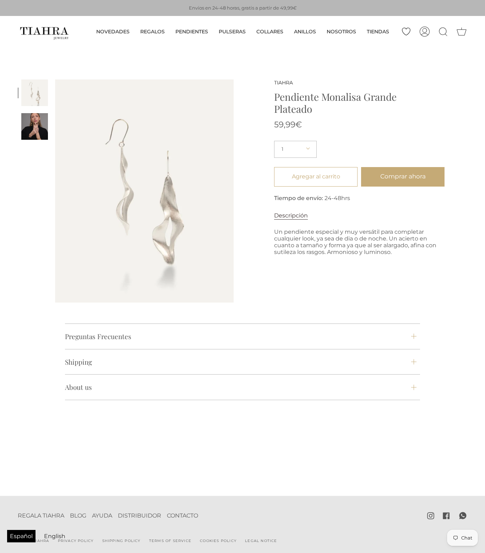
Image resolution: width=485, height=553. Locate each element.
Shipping (78, 361)
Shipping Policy (121, 540)
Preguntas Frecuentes (98, 336)
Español (21, 536)
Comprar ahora (403, 176)
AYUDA (102, 515)
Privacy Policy (76, 540)
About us (78, 387)
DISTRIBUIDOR (139, 515)
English (54, 536)
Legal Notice (261, 540)
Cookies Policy (218, 540)
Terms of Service (170, 540)
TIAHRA (283, 82)
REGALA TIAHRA (41, 515)
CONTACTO (182, 515)
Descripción (291, 215)
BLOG (78, 515)
